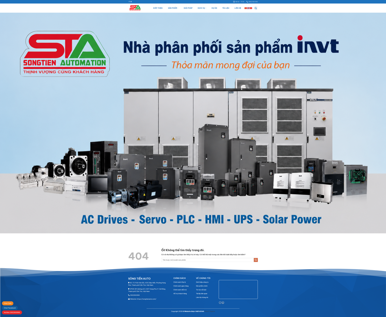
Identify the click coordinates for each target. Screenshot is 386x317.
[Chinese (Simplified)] (245, 8)
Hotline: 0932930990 (12, 312)
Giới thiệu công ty (202, 282)
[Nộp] (256, 260)
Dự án (214, 8)
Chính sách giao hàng (180, 286)
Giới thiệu (158, 8)
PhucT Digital (210, 311)
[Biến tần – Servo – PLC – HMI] (137, 8)
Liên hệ (238, 8)
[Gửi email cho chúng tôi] (131, 1)
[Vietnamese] (251, 8)
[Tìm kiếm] (256, 8)
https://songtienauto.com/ (146, 299)
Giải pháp (188, 8)
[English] (248, 8)
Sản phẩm (172, 8)
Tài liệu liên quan (201, 294)
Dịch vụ (201, 8)
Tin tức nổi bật (201, 290)
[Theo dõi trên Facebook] (129, 1)
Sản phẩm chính (201, 286)
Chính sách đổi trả (180, 290)
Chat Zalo (7, 303)
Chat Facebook (10, 308)
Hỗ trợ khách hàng (180, 294)
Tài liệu (225, 8)
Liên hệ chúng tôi (202, 297)
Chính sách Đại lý (179, 282)
